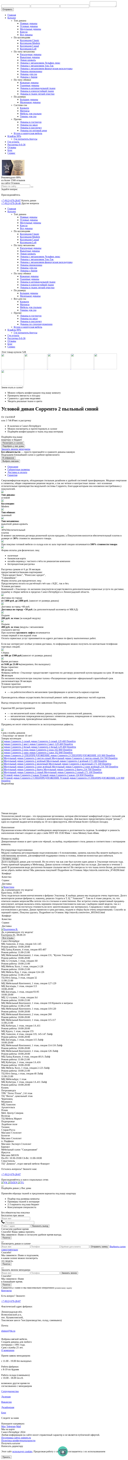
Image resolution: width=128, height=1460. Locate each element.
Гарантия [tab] (12, 475)
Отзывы (11, 147)
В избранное (8, 458)
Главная (11, 15)
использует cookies (22, 1451)
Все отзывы (8, 938)
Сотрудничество (10, 1391)
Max (3, 1426)
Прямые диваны (28, 23)
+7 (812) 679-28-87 (11, 200)
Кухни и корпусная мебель (28, 133)
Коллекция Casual (29, 46)
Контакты (6, 1290)
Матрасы (25, 110)
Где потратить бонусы (25, 139)
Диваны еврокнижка (31, 71)
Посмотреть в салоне (12, 443)
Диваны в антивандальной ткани (37, 88)
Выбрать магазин (10, 461)
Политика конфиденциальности (18, 1440)
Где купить (13, 141)
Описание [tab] (12, 466)
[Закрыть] (2, 1186)
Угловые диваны (29, 26)
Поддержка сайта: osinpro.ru (16, 1437)
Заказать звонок (69, 1273)
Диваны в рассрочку (31, 127)
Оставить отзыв (9, 859)
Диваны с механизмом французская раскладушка (46, 68)
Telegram (11, 1426)
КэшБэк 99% (14, 136)
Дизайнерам (7, 1407)
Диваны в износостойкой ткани (37, 91)
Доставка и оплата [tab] (17, 472)
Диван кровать (28, 60)
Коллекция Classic (29, 40)
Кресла (23, 32)
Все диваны (26, 34)
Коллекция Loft (28, 48)
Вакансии (6, 1402)
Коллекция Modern (30, 43)
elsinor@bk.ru (8, 1331)
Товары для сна (28, 116)
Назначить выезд (40, 1226)
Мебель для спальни (31, 113)
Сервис (11, 153)
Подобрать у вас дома (13, 446)
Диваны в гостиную (31, 122)
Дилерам (6, 1396)
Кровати (24, 108)
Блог (9, 150)
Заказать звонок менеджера (15, 449)
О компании (7, 1350)
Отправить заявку (99, 1247)
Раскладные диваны (30, 54)
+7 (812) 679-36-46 (11, 203)
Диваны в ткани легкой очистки (37, 94)
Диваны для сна (28, 74)
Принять (6, 1457)
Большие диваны (29, 99)
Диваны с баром (28, 77)
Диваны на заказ (29, 125)
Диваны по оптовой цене (33, 130)
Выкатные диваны (30, 57)
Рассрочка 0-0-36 (16, 144)
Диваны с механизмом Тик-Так (37, 65)
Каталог (11, 17)
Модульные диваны (30, 29)
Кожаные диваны (29, 82)
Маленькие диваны (30, 102)
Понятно (6, 1238)
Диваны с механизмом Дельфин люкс (40, 63)
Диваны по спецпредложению (36, 324)
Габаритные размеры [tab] (18, 469)
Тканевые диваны (29, 85)
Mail (18, 1426)
